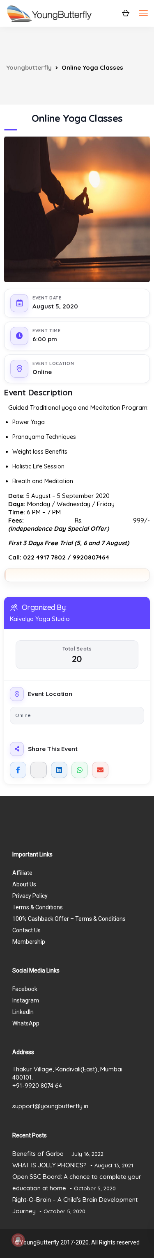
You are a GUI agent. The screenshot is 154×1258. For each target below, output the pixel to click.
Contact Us (26, 930)
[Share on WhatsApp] (79, 770)
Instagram (25, 1000)
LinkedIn (23, 1012)
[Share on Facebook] (18, 770)
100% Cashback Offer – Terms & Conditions (69, 919)
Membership (28, 941)
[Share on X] (38, 770)
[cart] (125, 13)
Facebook (24, 989)
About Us (24, 884)
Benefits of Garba (38, 1154)
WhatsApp (25, 1023)
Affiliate (22, 873)
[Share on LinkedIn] (59, 770)
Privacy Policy (30, 896)
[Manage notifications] (18, 1240)
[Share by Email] (100, 770)
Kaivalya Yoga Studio (40, 619)
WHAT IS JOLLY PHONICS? (49, 1165)
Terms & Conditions (37, 907)
